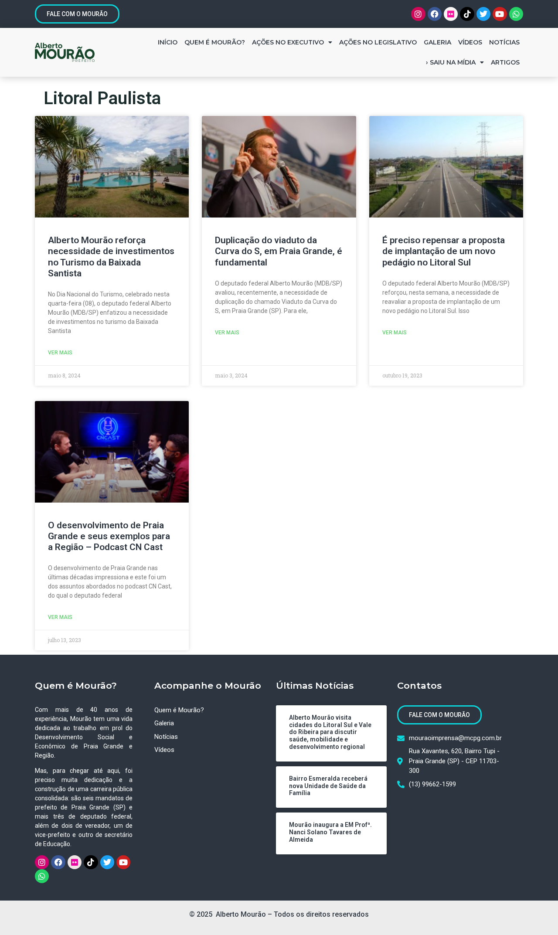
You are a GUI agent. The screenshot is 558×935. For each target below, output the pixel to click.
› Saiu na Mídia (451, 62)
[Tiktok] (467, 14)
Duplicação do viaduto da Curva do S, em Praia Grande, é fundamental (278, 251)
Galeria (437, 42)
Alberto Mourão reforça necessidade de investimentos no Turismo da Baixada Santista (111, 257)
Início (167, 42)
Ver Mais (60, 353)
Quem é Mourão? (214, 42)
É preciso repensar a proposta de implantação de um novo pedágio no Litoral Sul (443, 251)
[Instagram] (418, 14)
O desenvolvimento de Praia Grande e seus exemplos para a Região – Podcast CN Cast (109, 536)
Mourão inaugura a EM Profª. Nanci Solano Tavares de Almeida (330, 832)
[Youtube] (500, 14)
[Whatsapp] (516, 14)
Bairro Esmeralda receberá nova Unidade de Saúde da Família (328, 786)
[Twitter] (483, 14)
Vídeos (470, 42)
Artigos (505, 62)
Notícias (504, 42)
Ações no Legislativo (378, 42)
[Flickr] (451, 14)
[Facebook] (435, 14)
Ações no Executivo (288, 42)
